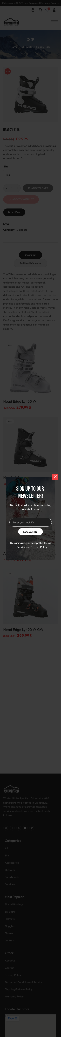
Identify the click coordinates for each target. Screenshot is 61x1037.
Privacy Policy (39, 547)
